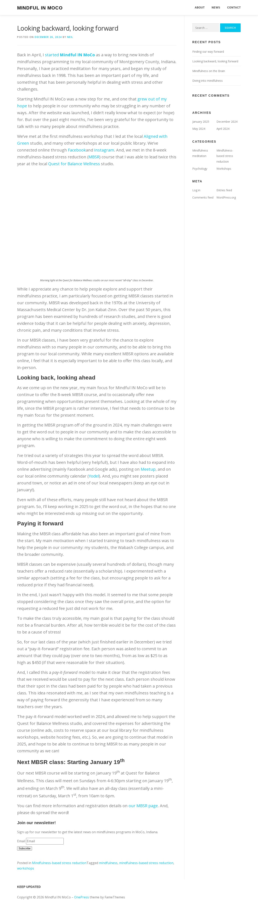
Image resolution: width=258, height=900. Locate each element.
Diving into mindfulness (207, 81)
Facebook (77, 150)
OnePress (81, 897)
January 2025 (200, 121)
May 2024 (198, 129)
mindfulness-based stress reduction (146, 863)
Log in (196, 190)
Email (21, 841)
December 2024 (226, 121)
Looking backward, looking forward (215, 61)
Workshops (223, 168)
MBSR (93, 157)
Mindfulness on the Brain (208, 71)
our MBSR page (143, 805)
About (200, 7)
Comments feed (202, 197)
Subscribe (24, 848)
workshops (25, 868)
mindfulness (108, 863)
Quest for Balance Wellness (74, 163)
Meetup (148, 469)
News (216, 7)
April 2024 (222, 129)
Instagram (104, 150)
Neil (70, 37)
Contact (234, 7)
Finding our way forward (208, 51)
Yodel (94, 476)
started (70, 54)
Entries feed (224, 190)
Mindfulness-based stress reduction (59, 863)
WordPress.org (226, 197)
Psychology (199, 168)
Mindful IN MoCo (40, 7)
